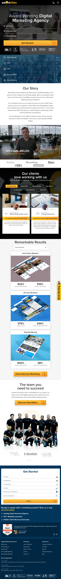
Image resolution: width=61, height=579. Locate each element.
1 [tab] (27, 460)
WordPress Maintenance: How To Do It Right (12, 566)
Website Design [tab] (37, 186)
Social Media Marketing (7, 554)
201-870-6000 (54, 2)
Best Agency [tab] (49, 186)
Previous (54, 534)
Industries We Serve (47, 551)
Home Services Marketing (28, 374)
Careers (25, 551)
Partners (44, 549)
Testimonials (26, 546)
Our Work (44, 546)
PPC (8, 69)
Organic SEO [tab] (24, 186)
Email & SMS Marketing (6, 551)
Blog (43, 554)
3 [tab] (30, 460)
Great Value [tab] (43, 190)
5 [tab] (33, 460)
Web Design (12, 57)
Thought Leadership (47, 544)
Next (57, 534)
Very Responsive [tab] (17, 190)
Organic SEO (4, 549)
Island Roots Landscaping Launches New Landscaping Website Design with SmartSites (23, 562)
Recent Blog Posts (6, 558)
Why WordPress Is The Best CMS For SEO (12, 570)
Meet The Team (27, 549)
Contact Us (26, 554)
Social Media (12, 80)
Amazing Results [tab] (30, 190)
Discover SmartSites (27, 403)
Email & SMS (12, 75)
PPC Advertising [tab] (11, 186)
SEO (8, 63)
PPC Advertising (5, 546)
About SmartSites (27, 544)
